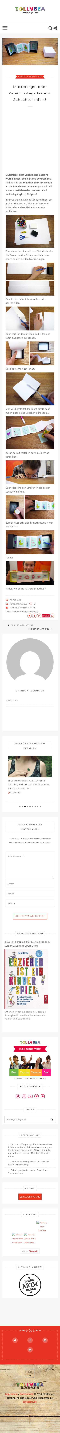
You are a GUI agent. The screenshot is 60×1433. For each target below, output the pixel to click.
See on (25, 1251)
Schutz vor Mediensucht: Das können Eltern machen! (28, 1171)
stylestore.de (30, 1401)
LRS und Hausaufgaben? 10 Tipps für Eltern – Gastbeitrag (28, 1163)
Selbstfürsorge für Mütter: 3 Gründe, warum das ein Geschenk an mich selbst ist (29, 785)
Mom (14, 611)
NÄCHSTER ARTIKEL (38, 629)
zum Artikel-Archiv (30, 1196)
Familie (13, 607)
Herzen (31, 607)
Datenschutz (26, 1394)
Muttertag (21, 611)
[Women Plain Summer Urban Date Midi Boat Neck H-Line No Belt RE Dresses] (42, 1227)
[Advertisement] (30, 141)
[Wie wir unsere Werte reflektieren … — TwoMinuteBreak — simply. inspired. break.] (18, 1239)
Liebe (8, 611)
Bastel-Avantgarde (30, 76)
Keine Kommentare (18, 603)
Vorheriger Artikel (23, 625)
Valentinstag (32, 611)
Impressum (11, 1394)
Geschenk (22, 607)
